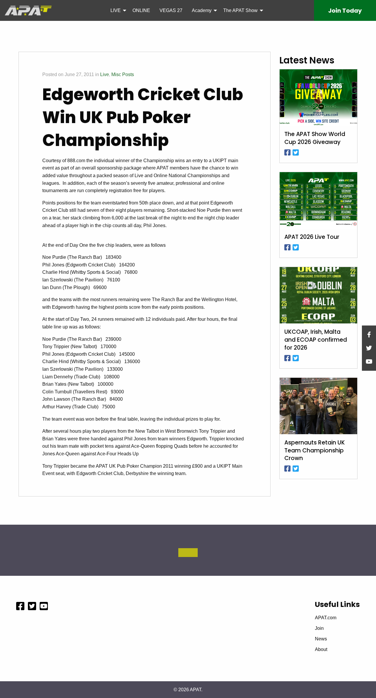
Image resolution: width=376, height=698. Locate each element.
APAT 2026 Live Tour (311, 237)
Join (345, 10)
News (321, 639)
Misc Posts (122, 74)
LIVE (115, 10)
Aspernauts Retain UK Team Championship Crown (314, 450)
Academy (202, 10)
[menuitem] (117, 10)
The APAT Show (240, 10)
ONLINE (141, 10)
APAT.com (325, 617)
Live (104, 74)
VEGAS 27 (171, 10)
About (321, 649)
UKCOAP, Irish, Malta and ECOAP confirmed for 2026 (315, 340)
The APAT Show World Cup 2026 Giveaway (314, 138)
